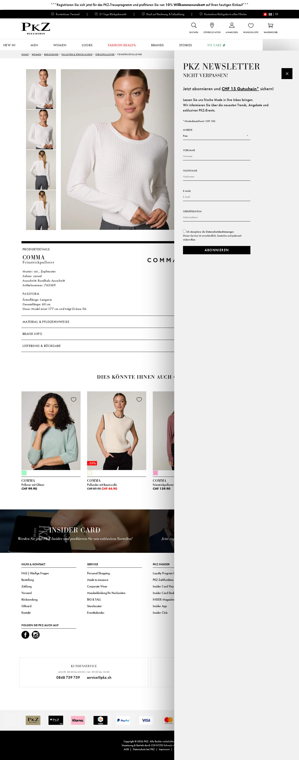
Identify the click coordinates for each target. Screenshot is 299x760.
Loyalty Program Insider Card (170, 573)
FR (276, 14)
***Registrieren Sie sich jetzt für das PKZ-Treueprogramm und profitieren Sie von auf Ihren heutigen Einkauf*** (149, 4)
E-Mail (187, 191)
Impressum (164, 749)
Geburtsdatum (192, 211)
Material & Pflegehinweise (46, 322)
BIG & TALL (94, 599)
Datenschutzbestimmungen (220, 231)
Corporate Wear (97, 586)
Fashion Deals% (122, 45)
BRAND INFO (32, 334)
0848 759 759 (68, 677)
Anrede (187, 130)
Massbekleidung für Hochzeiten (106, 593)
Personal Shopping (98, 573)
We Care (214, 45)
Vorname (189, 150)
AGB (126, 749)
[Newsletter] (286, 73)
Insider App (160, 606)
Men (34, 45)
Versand (26, 593)
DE (270, 14)
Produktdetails (36, 249)
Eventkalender (95, 613)
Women (60, 45)
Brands (157, 45)
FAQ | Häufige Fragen (35, 573)
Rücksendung (29, 599)
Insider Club (160, 613)
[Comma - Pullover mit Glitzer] (51, 429)
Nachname (190, 170)
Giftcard (26, 606)
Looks (87, 45)
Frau (185, 136)
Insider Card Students (166, 593)
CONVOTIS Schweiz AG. (164, 745)
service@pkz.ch (99, 677)
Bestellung (27, 580)
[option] (45, 89)
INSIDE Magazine (164, 599)
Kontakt (25, 613)
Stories (185, 45)
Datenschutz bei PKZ (144, 749)
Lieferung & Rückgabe (42, 346)
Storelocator (94, 606)
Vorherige (10, 431)
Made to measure (97, 580)
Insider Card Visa (163, 586)
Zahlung (26, 586)
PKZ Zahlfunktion (163, 580)
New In (9, 45)
